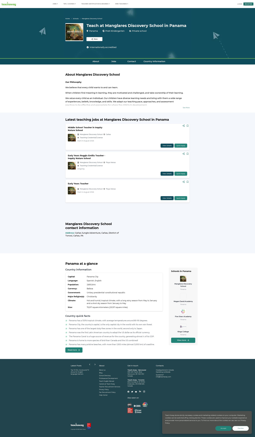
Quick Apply (180, 145)
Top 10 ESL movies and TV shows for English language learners (80, 372)
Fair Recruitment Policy (107, 392)
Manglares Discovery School (92, 19)
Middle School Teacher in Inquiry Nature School (85, 128)
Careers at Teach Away (107, 384)
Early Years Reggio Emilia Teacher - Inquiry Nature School (86, 157)
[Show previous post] (89, 364)
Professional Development (108, 378)
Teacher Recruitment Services (109, 387)
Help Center (103, 395)
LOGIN (239, 4)
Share (96, 39)
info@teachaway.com (163, 377)
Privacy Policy (104, 389)
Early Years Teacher (78, 183)
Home (67, 19)
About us (102, 370)
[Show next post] (95, 364)
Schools (76, 19)
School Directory (105, 375)
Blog (100, 373)
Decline (241, 428)
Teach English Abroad (106, 381)
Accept (223, 428)
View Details (167, 145)
